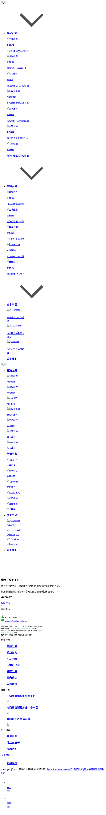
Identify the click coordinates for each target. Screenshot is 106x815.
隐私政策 (78, 769)
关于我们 (5, 755)
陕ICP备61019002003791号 (59, 769)
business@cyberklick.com (16, 621)
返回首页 (5, 603)
